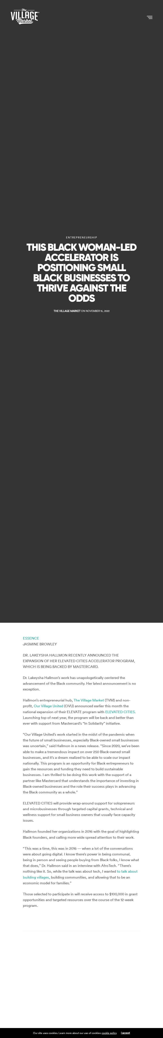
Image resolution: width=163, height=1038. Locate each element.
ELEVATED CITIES (120, 712)
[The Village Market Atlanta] (25, 16)
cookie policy (109, 1033)
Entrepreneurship (81, 237)
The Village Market (67, 311)
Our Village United (48, 706)
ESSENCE (31, 638)
